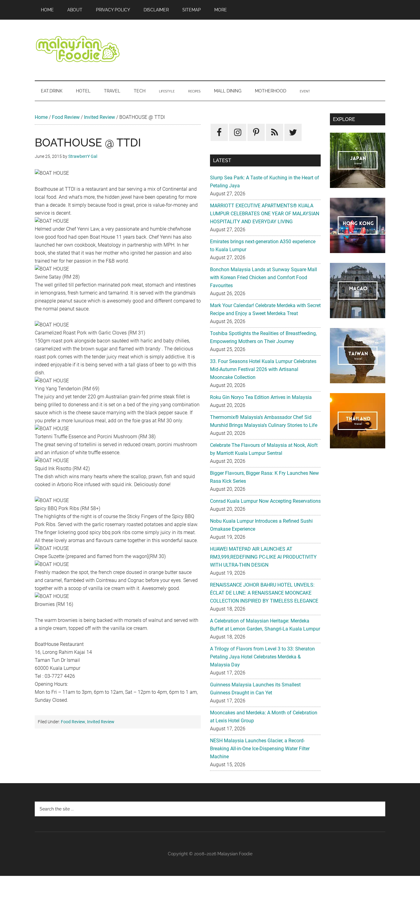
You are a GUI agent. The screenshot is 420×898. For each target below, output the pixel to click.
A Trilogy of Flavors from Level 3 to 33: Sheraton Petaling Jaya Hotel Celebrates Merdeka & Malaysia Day (262, 657)
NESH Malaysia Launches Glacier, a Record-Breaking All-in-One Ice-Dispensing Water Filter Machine (260, 748)
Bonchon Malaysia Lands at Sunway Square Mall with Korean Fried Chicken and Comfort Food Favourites (263, 277)
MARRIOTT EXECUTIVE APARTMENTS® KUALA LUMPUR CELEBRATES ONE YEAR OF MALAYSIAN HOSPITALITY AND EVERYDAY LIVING (264, 213)
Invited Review (99, 117)
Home (41, 117)
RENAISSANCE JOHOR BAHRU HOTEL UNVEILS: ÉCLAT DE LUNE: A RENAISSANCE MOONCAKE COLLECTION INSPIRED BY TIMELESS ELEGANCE (264, 593)
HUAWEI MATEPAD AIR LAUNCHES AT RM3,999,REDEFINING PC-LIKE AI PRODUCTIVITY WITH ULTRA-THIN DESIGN (263, 557)
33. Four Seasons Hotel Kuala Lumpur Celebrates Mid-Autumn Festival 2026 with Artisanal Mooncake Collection (263, 369)
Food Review (66, 117)
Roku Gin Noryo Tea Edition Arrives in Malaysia (261, 397)
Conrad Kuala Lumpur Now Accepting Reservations (265, 501)
